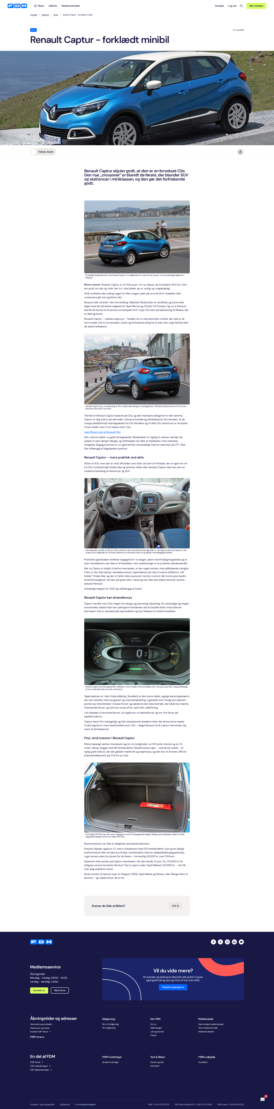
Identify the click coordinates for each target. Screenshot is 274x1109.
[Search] (241, 5)
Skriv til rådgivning (110, 1024)
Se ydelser (203, 1062)
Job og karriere (157, 1031)
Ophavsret (65, 1104)
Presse (153, 1035)
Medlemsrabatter (206, 1031)
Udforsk (45, 15)
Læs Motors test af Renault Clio (102, 432)
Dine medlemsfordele (208, 1027)
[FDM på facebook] (213, 941)
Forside (33, 15)
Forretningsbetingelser (85, 1104)
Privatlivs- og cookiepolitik (42, 1104)
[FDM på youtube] (241, 941)
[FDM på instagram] (227, 941)
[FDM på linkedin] (234, 941)
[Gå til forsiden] (17, 6)
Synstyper (155, 1066)
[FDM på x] (220, 941)
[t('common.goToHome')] (41, 941)
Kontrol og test (157, 1062)
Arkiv (55, 15)
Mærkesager (156, 1027)
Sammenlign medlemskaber (211, 1024)
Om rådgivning (108, 1027)
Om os (153, 1024)
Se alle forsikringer (110, 1062)
